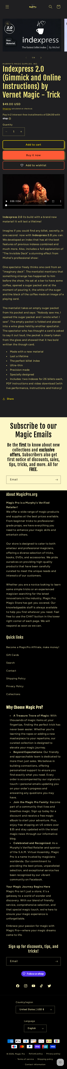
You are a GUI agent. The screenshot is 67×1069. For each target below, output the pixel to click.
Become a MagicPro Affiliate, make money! (32, 647)
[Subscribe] (57, 480)
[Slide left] (26, 57)
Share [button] (10, 398)
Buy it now (33, 155)
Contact (11, 670)
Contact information (35, 1064)
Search (10, 662)
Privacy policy (53, 1054)
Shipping (7, 109)
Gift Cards (12, 654)
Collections (13, 694)
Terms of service (25, 1059)
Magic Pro (20, 1054)
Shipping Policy (16, 678)
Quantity (8, 124)
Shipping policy (45, 1059)
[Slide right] (40, 57)
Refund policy (36, 1054)
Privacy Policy (15, 686)
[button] (7, 7)
